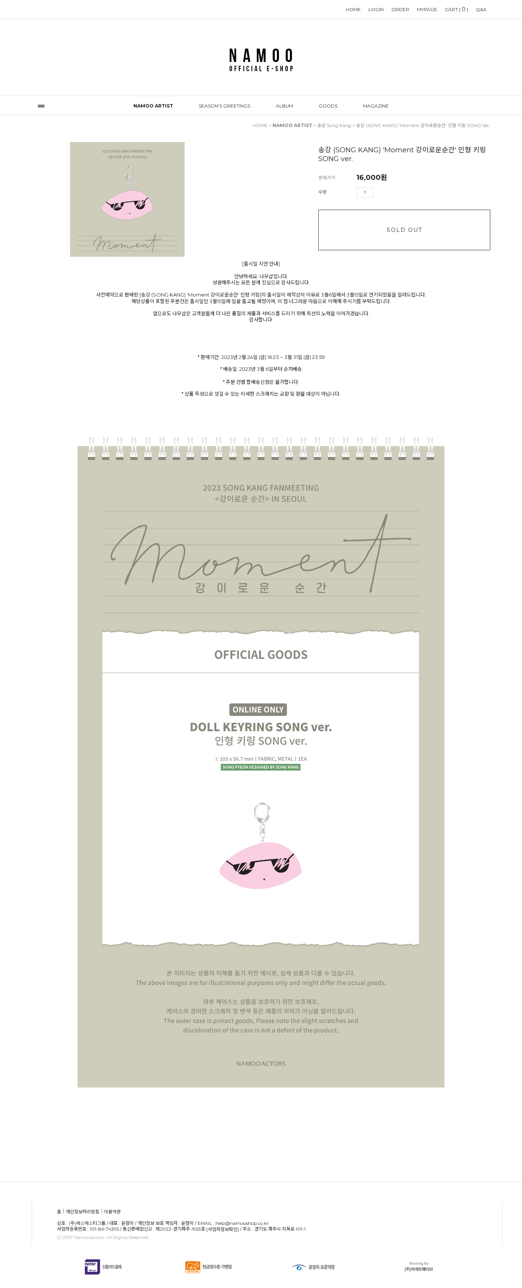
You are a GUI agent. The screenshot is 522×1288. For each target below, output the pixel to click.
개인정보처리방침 (82, 1212)
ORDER (400, 9)
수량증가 (379, 192)
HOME (353, 9)
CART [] (456, 9)
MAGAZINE (376, 106)
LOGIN (376, 9)
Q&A (481, 9)
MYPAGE (427, 9)
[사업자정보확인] (222, 1230)
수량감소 (391, 192)
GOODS (328, 106)
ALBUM (284, 106)
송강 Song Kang (334, 125)
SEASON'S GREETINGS (224, 106)
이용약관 (112, 1212)
